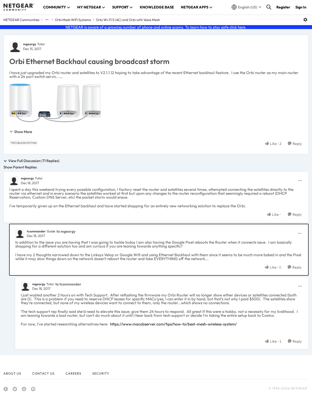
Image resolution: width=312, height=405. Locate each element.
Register (283, 7)
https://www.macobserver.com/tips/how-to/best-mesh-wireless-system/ (173, 324)
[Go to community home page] (18, 7)
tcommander (36, 231)
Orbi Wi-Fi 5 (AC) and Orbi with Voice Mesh (128, 20)
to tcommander (68, 284)
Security (100, 373)
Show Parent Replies (20, 167)
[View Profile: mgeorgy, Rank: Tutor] (15, 46)
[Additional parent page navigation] (47, 19)
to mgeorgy (66, 231)
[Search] (269, 7)
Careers (73, 373)
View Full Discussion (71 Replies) (33, 161)
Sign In (300, 7)
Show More (23, 131)
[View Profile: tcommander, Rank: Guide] (19, 233)
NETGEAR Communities (21, 20)
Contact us (43, 373)
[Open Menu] (305, 19)
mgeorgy (29, 44)
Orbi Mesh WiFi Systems (73, 20)
